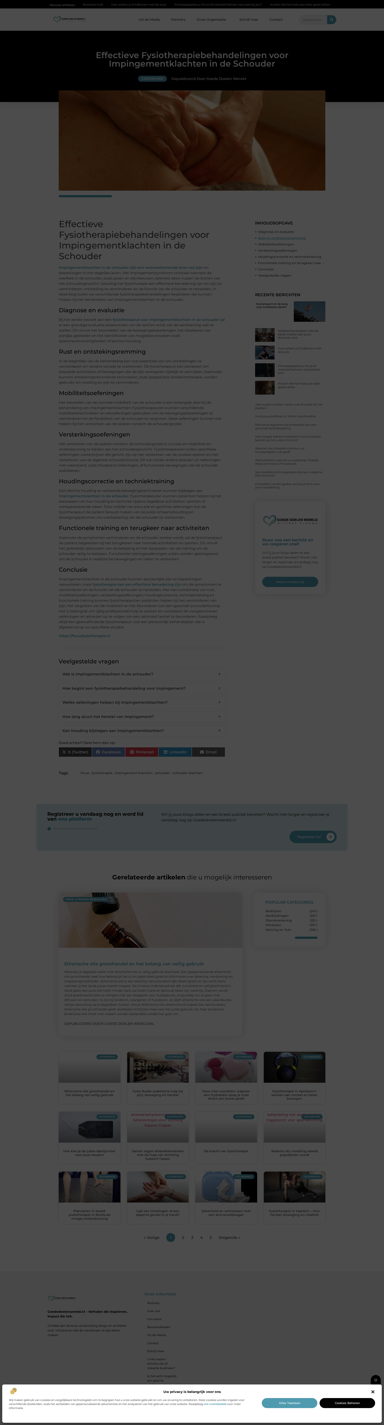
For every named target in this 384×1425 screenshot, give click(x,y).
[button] (373, 1392)
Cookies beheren (347, 1403)
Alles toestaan (289, 1403)
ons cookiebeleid (215, 1404)
